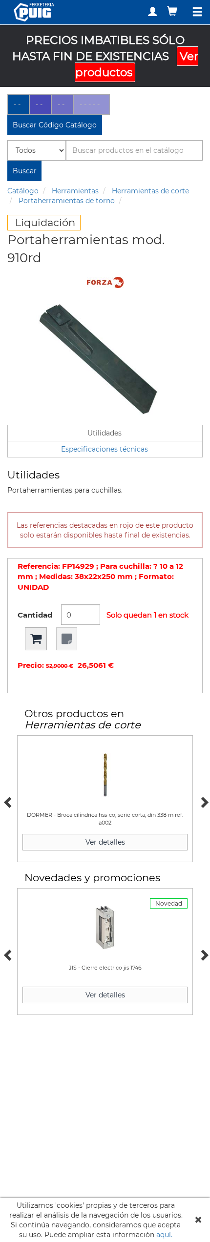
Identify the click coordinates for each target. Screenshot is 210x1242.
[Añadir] (36, 638)
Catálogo (23, 190)
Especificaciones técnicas (104, 449)
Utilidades (104, 433)
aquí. (164, 1234)
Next (203, 801)
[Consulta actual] (173, 11)
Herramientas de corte (150, 190)
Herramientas (75, 190)
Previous (7, 801)
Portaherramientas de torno (67, 200)
